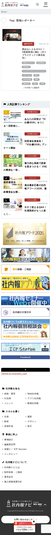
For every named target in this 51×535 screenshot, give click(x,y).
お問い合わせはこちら (24, 519)
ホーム (3, 12)
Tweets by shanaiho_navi (14, 373)
